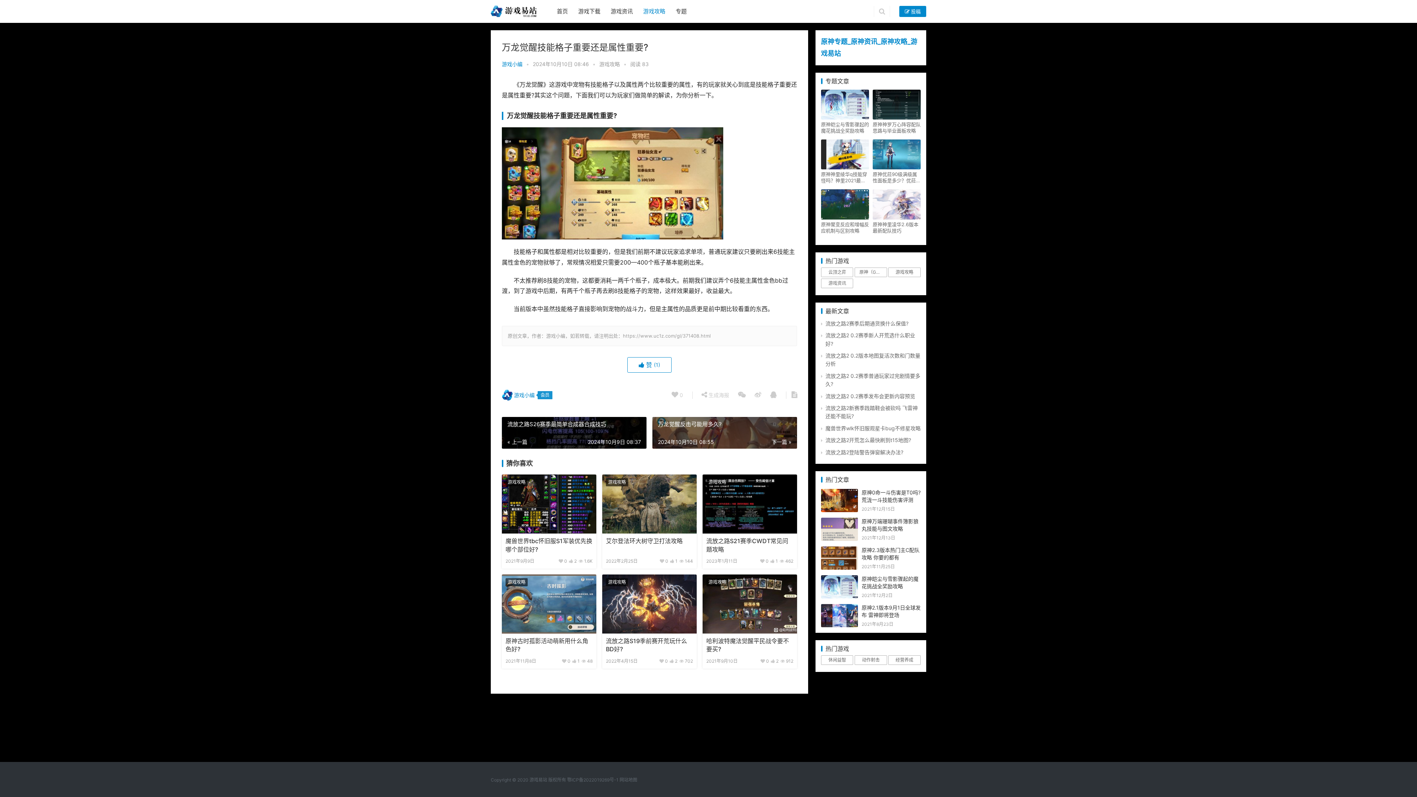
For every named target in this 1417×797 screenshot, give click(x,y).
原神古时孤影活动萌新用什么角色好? (547, 645)
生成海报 (718, 395)
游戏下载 (589, 11)
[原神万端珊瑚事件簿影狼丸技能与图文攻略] (839, 521)
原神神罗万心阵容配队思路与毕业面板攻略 (897, 127)
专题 (681, 11)
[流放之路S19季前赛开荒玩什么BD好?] (649, 604)
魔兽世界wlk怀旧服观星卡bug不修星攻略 (873, 428)
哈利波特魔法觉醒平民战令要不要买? (747, 645)
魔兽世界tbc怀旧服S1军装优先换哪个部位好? (549, 545)
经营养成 (904, 660)
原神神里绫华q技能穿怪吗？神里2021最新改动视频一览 (844, 177)
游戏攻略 (654, 11)
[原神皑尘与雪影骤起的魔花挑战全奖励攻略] (839, 579)
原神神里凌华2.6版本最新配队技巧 (895, 227)
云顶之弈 (837, 272)
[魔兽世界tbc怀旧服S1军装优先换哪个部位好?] (549, 504)
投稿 (915, 11)
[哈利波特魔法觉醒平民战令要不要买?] (750, 604)
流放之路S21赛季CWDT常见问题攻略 (747, 545)
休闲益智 (837, 660)
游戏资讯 (622, 11)
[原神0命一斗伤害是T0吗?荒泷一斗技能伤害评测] (839, 493)
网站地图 (628, 780)
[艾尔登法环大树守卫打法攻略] (649, 504)
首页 (562, 11)
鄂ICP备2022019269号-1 (592, 780)
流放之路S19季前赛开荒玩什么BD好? (646, 645)
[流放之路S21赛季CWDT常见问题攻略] (750, 504)
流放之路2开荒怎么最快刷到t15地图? (868, 440)
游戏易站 (538, 780)
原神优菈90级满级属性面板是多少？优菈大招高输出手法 (897, 177)
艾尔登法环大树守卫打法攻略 (644, 541)
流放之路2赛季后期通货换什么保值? (867, 323)
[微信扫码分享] (741, 395)
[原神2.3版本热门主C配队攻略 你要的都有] (839, 550)
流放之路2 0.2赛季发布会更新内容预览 (870, 396)
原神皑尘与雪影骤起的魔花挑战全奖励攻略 (845, 127)
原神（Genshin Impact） (873, 272)
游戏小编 (512, 64)
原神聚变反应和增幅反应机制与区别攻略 (845, 227)
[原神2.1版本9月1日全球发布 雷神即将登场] (839, 608)
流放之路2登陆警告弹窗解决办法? (864, 452)
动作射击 (871, 660)
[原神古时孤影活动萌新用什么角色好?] (549, 604)
